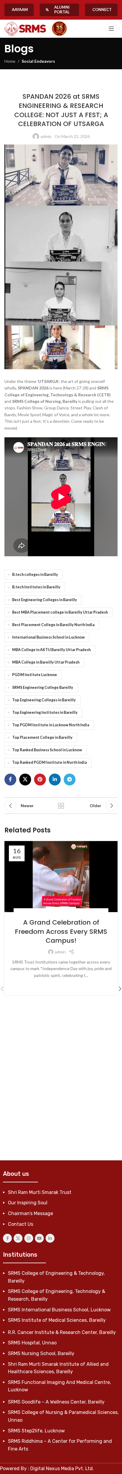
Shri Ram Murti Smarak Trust (39, 1192)
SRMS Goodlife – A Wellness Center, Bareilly (56, 1402)
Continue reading (61, 984)
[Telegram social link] (70, 779)
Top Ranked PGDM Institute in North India (49, 762)
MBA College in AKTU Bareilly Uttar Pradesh (51, 650)
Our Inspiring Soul (27, 1203)
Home (9, 61)
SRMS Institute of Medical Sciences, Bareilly (57, 1320)
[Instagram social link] (28, 1238)
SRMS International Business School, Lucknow (59, 1310)
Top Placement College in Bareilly (42, 737)
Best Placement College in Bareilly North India (53, 625)
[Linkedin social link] (55, 779)
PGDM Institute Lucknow (34, 674)
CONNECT (102, 9)
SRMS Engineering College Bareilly (42, 687)
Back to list (61, 806)
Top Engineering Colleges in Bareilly (44, 700)
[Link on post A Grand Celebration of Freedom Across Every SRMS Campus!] (61, 876)
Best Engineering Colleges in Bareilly (44, 600)
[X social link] (25, 779)
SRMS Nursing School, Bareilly (41, 1353)
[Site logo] (25, 28)
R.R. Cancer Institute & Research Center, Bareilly (62, 1332)
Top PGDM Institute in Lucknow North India (50, 725)
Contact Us (20, 1224)
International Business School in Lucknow (48, 637)
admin (46, 136)
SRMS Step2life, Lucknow (36, 1431)
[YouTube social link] (39, 1238)
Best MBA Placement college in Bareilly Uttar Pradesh (60, 612)
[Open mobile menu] (111, 28)
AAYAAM (20, 9)
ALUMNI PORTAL (62, 9)
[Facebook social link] (10, 779)
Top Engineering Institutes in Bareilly (45, 712)
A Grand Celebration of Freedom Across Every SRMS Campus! (61, 931)
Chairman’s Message (30, 1213)
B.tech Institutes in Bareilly (36, 587)
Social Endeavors (38, 61)
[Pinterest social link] (40, 779)
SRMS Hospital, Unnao (32, 1343)
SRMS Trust (95, 84)
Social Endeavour (67, 84)
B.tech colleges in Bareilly (35, 574)
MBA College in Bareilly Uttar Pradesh (45, 662)
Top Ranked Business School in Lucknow (47, 750)
